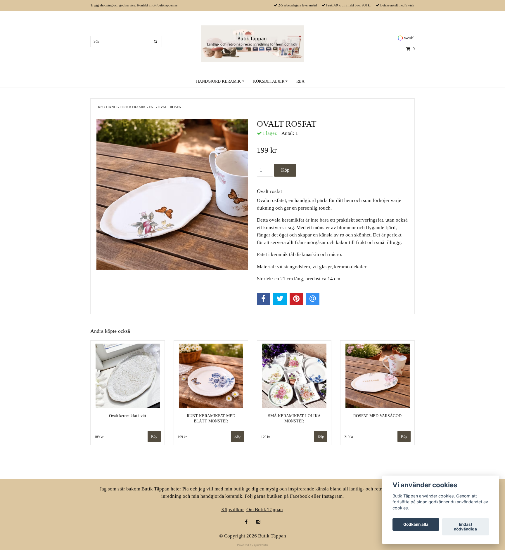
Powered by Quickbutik (252, 544)
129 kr (265, 437)
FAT (153, 107)
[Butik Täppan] (252, 43)
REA (300, 81)
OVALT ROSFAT (171, 107)
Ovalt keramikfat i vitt (127, 416)
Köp (237, 436)
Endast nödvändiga (465, 527)
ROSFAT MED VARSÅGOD (377, 416)
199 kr (182, 437)
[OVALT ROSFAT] (172, 194)
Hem (101, 107)
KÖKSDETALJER (268, 81)
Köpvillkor (232, 509)
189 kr (98, 437)
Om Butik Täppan (264, 509)
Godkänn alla (415, 524)
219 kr (348, 437)
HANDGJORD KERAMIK (218, 81)
